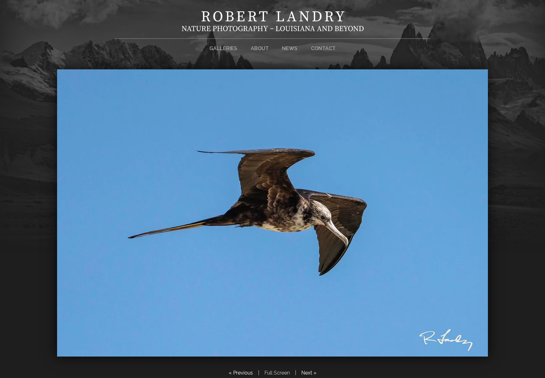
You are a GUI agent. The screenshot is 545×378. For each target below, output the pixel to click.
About (260, 48)
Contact (323, 48)
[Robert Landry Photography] (272, 27)
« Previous (241, 373)
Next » (308, 373)
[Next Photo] (272, 353)
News (289, 48)
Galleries (223, 48)
